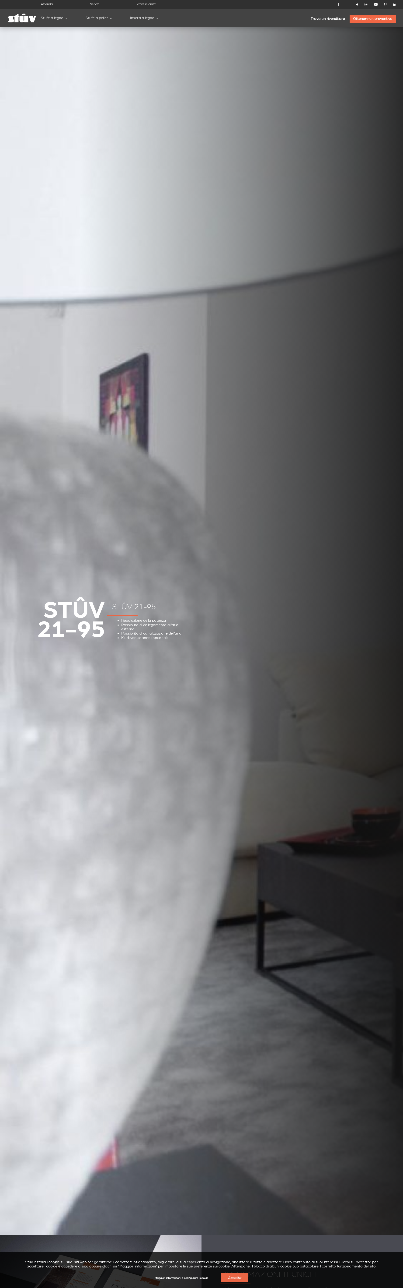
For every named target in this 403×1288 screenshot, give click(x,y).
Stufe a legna (52, 18)
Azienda (47, 4)
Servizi (94, 4)
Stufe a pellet (97, 18)
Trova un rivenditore (328, 19)
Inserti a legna (142, 18)
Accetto (234, 1278)
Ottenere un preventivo (373, 19)
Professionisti (146, 4)
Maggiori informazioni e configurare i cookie (181, 1278)
